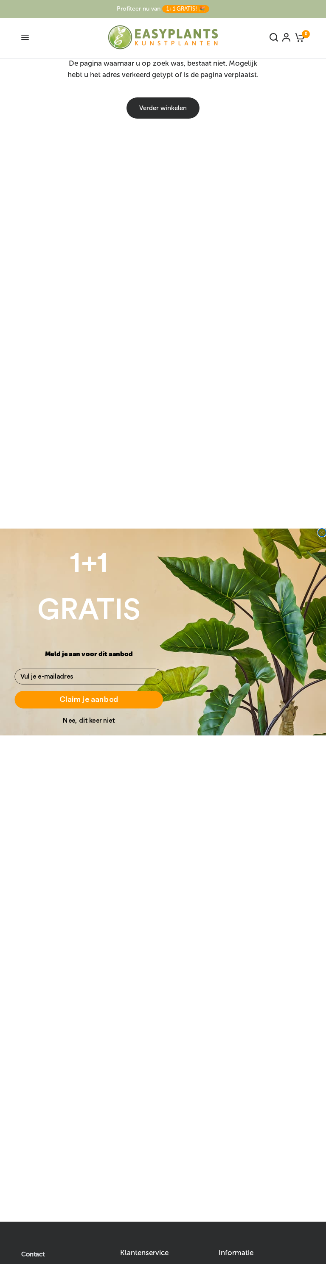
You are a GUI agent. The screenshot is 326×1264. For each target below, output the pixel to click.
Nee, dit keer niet (89, 720)
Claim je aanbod (88, 699)
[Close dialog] (322, 533)
